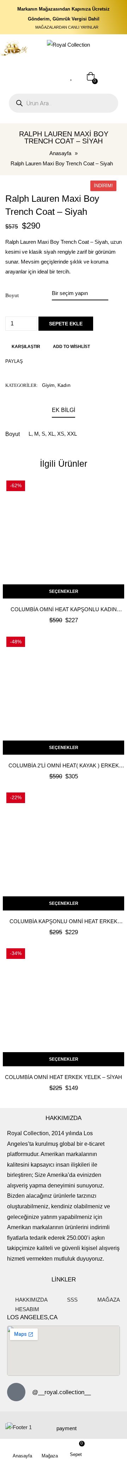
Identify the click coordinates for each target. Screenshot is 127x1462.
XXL (72, 434)
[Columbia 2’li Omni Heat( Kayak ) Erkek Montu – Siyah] (63, 694)
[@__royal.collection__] (16, 1392)
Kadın (64, 385)
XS (60, 434)
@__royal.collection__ (61, 1392)
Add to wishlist (71, 346)
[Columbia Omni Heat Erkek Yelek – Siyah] (63, 1005)
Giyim (48, 385)
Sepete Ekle (66, 323)
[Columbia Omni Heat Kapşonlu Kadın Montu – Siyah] (63, 538)
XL (51, 434)
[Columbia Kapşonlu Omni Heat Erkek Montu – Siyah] (63, 849)
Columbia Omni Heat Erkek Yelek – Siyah (63, 1077)
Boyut (12, 295)
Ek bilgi (63, 410)
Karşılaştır (26, 346)
